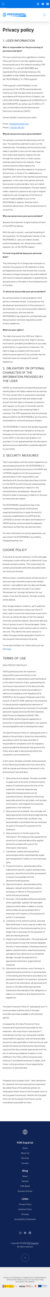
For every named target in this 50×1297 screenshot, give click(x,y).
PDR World (25, 1186)
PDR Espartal (25, 1142)
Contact (25, 1163)
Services (25, 1158)
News (25, 1176)
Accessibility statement (25, 1219)
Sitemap (25, 1214)
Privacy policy (25, 1204)
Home (25, 1148)
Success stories (25, 1191)
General (25, 1181)
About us (25, 1153)
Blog (25, 1170)
